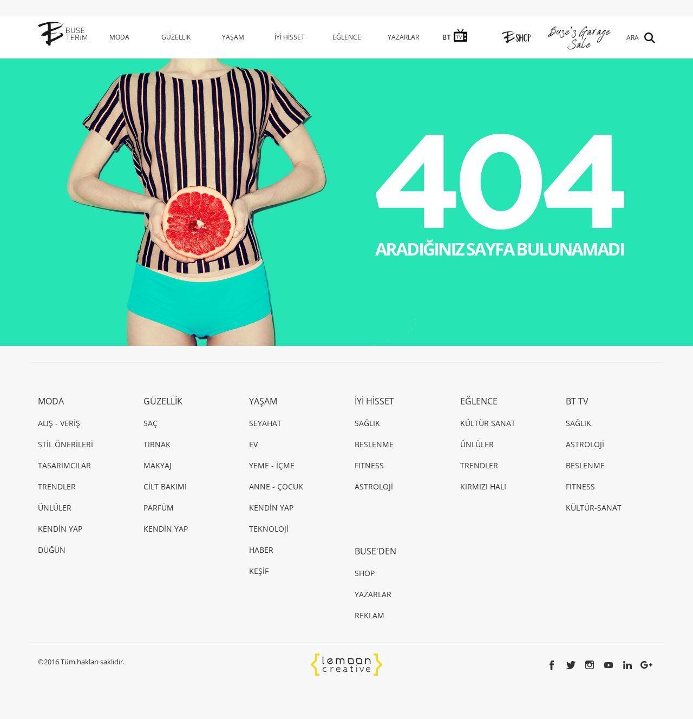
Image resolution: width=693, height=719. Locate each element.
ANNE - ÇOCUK (276, 486)
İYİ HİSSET (289, 37)
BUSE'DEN (375, 551)
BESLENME (374, 444)
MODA (119, 37)
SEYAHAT (265, 423)
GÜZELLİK (176, 37)
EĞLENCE (346, 37)
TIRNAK (157, 444)
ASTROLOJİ (374, 486)
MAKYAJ (157, 465)
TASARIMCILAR (64, 465)
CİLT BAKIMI (165, 486)
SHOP (365, 573)
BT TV (577, 401)
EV (253, 444)
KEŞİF (259, 571)
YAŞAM (233, 37)
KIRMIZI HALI (483, 486)
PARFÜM (158, 507)
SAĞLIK (367, 423)
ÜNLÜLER (54, 507)
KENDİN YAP (60, 529)
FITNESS (369, 465)
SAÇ (150, 423)
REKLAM (369, 615)
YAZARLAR (403, 37)
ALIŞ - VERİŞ (59, 423)
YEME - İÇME (272, 465)
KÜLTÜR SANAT (487, 423)
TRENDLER (57, 486)
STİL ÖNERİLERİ (65, 444)
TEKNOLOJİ (269, 529)
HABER (261, 550)
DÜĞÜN (52, 550)
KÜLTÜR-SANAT (594, 507)
